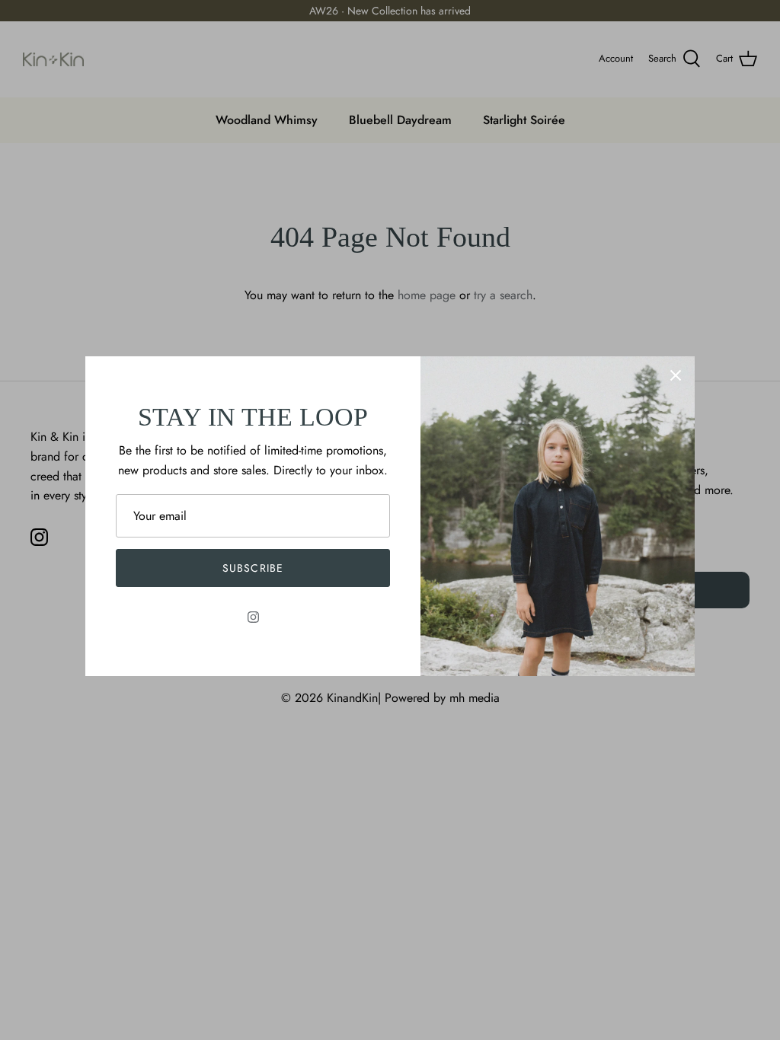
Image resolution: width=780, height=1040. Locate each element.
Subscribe (252, 568)
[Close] (675, 375)
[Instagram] (253, 617)
